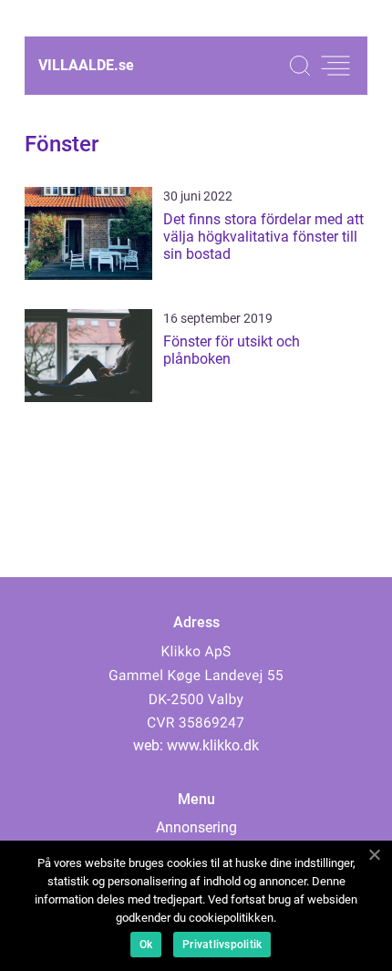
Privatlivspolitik (222, 944)
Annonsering (196, 827)
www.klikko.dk (213, 745)
